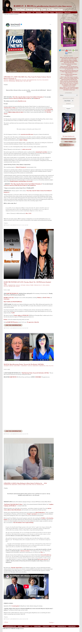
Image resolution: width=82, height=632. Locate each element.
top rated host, (48, 110)
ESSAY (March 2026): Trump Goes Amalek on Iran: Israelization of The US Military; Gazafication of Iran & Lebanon (69, 85)
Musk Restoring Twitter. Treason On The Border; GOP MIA (35, 373)
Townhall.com (37, 98)
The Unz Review (27, 98)
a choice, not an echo (26, 149)
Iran (47, 365)
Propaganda (12, 81)
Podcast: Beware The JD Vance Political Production (69, 64)
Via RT (13, 312)
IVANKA (43, 518)
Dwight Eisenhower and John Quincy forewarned (21, 181)
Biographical (59, 12)
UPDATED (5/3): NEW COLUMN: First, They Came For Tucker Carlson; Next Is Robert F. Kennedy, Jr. (27, 77)
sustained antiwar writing (9, 107)
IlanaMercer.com (15, 12)
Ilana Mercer (13, 225)
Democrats (36, 365)
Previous (6, 622)
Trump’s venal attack (32, 514)
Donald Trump (29, 285)
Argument (6, 365)
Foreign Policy (38, 285)
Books (23, 12)
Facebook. (70, 52)
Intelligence (46, 285)
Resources (67, 12)
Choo (42, 552)
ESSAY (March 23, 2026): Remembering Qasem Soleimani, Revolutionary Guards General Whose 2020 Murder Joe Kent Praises (69, 88)
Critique (23, 285)
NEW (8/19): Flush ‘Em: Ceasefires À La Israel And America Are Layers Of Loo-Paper (69, 58)
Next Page (51, 622)
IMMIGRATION (42, 365)
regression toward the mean (27, 134)
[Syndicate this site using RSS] (68, 141)
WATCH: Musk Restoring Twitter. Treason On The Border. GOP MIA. (24, 364)
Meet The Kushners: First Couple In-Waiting (23, 522)
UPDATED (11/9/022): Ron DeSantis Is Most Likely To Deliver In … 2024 (25, 483)
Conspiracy (24, 365)
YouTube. (70, 50)
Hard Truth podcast (40, 512)
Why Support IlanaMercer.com (68, 136)
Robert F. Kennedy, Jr (21, 167)
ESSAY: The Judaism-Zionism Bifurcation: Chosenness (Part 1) (69, 75)
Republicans (19, 81)
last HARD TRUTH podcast (12, 322)
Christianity (17, 365)
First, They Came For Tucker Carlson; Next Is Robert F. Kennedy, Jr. (28, 191)
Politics (6, 81)
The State (25, 81)
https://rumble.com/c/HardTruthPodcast (13, 301)
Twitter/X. (63, 50)
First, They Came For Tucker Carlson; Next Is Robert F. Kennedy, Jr (28, 97)
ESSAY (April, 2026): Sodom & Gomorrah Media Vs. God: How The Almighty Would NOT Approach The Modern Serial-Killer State (69, 78)
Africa (5, 285)
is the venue (9, 297)
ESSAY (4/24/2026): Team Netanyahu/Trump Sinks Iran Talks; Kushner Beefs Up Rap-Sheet (69, 81)
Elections (28, 484)
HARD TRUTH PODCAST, (12, 293)
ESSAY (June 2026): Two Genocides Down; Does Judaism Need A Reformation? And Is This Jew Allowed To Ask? (69, 68)
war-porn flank (49, 109)
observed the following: (46, 555)
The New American (13, 98)
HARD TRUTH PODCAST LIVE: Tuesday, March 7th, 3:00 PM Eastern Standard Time (27, 283)
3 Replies (6, 488)
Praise (52, 12)
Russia (18, 286)
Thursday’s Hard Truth (16, 567)
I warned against (15, 606)
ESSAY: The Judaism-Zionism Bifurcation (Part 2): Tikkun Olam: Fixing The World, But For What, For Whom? (69, 72)
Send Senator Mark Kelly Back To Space (13, 504)
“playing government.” (25, 550)
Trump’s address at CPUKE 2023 (21, 315)
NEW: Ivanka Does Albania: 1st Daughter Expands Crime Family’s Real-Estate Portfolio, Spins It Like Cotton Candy (69, 61)
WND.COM (20, 98)
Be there (6, 319)
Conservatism (11, 285)
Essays (29, 12)
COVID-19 (18, 285)
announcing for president (41, 152)
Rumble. (76, 50)
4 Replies (6, 84)
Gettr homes (6, 299)
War (30, 81)
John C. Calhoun (23, 140)
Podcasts (46, 12)
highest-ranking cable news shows (16, 112)
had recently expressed (43, 559)
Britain (11, 365)
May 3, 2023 (28, 213)
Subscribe (38, 12)
